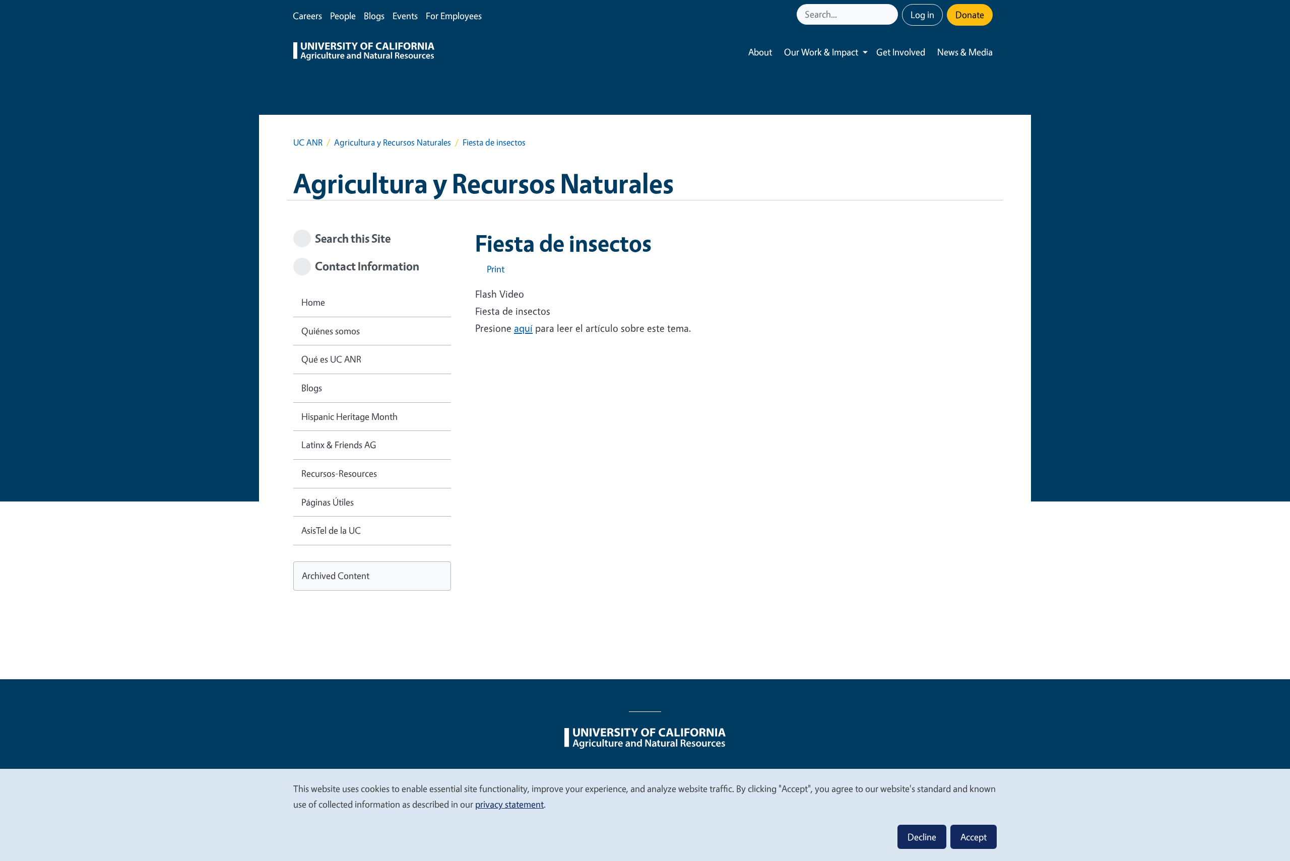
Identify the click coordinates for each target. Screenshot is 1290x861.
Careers (307, 16)
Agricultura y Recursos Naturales (392, 142)
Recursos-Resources (339, 473)
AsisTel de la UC (331, 530)
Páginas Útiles (327, 502)
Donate (969, 15)
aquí (523, 328)
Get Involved (900, 52)
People (343, 16)
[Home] (363, 52)
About (760, 52)
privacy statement (509, 804)
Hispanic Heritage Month (349, 416)
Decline (922, 837)
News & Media (965, 52)
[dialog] (645, 814)
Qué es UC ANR (331, 359)
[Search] (891, 14)
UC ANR (307, 142)
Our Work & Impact (821, 52)
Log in (922, 15)
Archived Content (335, 575)
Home (313, 302)
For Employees (454, 16)
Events (405, 16)
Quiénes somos (330, 331)
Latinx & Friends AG (338, 445)
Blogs (374, 16)
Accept (973, 837)
